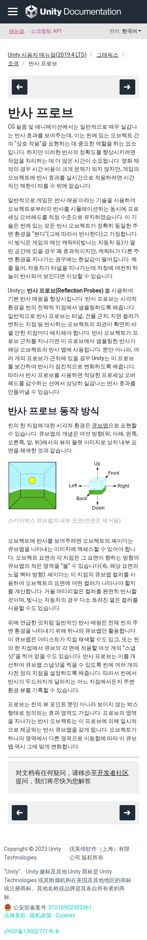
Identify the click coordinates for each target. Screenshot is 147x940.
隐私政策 (41, 915)
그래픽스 (107, 55)
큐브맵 (100, 425)
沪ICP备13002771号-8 (31, 931)
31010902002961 (70, 907)
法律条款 (15, 915)
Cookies (65, 915)
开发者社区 (113, 773)
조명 (13, 63)
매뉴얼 (16, 31)
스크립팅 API (46, 31)
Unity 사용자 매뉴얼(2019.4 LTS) (47, 55)
